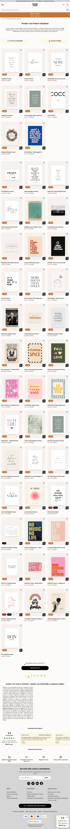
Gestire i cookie (52, 800)
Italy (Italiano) (35, 821)
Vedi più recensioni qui (35, 749)
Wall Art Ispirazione (12, 798)
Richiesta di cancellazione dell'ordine (58, 798)
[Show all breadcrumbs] (3, 19)
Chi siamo (29, 792)
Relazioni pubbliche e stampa (35, 794)
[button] (62, 821)
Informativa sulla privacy (50, 811)
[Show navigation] (3, 5)
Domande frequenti (53, 796)
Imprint (40, 811)
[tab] (63, 4)
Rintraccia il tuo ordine (54, 792)
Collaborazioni (31, 796)
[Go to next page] (44, 675)
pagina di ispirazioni (8, 708)
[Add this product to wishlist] (20, 50)
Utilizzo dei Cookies (30, 811)
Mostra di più (35, 668)
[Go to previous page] (25, 675)
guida (22, 708)
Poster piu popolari (12, 794)
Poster (9, 19)
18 (41, 675)
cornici (18, 705)
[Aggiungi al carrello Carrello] (20, 74)
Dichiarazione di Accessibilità (35, 798)
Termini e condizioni (18, 811)
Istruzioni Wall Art (11, 792)
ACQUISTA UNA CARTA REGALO (36, 806)
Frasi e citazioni (17, 19)
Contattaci (51, 794)
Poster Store (39, 825)
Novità (8, 796)
